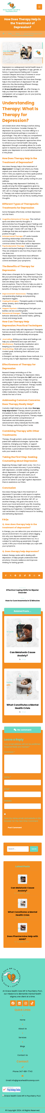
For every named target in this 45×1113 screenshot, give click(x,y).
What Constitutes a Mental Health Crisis (22, 913)
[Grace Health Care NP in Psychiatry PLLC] (22, 1096)
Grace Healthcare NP (13, 89)
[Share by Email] (39, 575)
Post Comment (15, 827)
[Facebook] (13, 1003)
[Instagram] (26, 1003)
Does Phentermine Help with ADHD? (22, 938)
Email (7, 789)
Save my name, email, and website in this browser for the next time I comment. (22, 819)
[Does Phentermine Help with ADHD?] (22, 927)
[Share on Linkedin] (29, 575)
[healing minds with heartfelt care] (11, 7)
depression (7, 169)
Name (7, 777)
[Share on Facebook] (6, 575)
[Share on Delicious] (25, 575)
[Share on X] (10, 575)
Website (8, 800)
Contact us (7, 96)
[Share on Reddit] (20, 575)
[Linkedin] (19, 1003)
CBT (30, 377)
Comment (9, 752)
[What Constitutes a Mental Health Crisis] (22, 903)
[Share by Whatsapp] (34, 575)
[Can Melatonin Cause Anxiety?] (22, 879)
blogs (24, 659)
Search (34, 849)
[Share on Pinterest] (15, 575)
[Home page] (3, 33)
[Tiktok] (32, 1003)
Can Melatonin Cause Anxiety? (22, 889)
